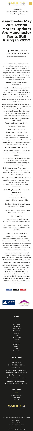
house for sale (16, 422)
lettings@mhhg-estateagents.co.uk (17, 370)
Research (16, 333)
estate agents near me (16, 424)
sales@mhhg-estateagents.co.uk (16, 372)
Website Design (12, 429)
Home (16, 322)
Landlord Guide (20, 56)
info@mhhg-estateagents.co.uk (16, 375)
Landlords (17, 326)
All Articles (11, 56)
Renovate (16, 340)
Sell (16, 335)
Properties (16, 331)
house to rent (16, 420)
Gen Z (16, 342)
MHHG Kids (16, 344)
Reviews (16, 346)
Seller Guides (17, 328)
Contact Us (16, 351)
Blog (16, 348)
